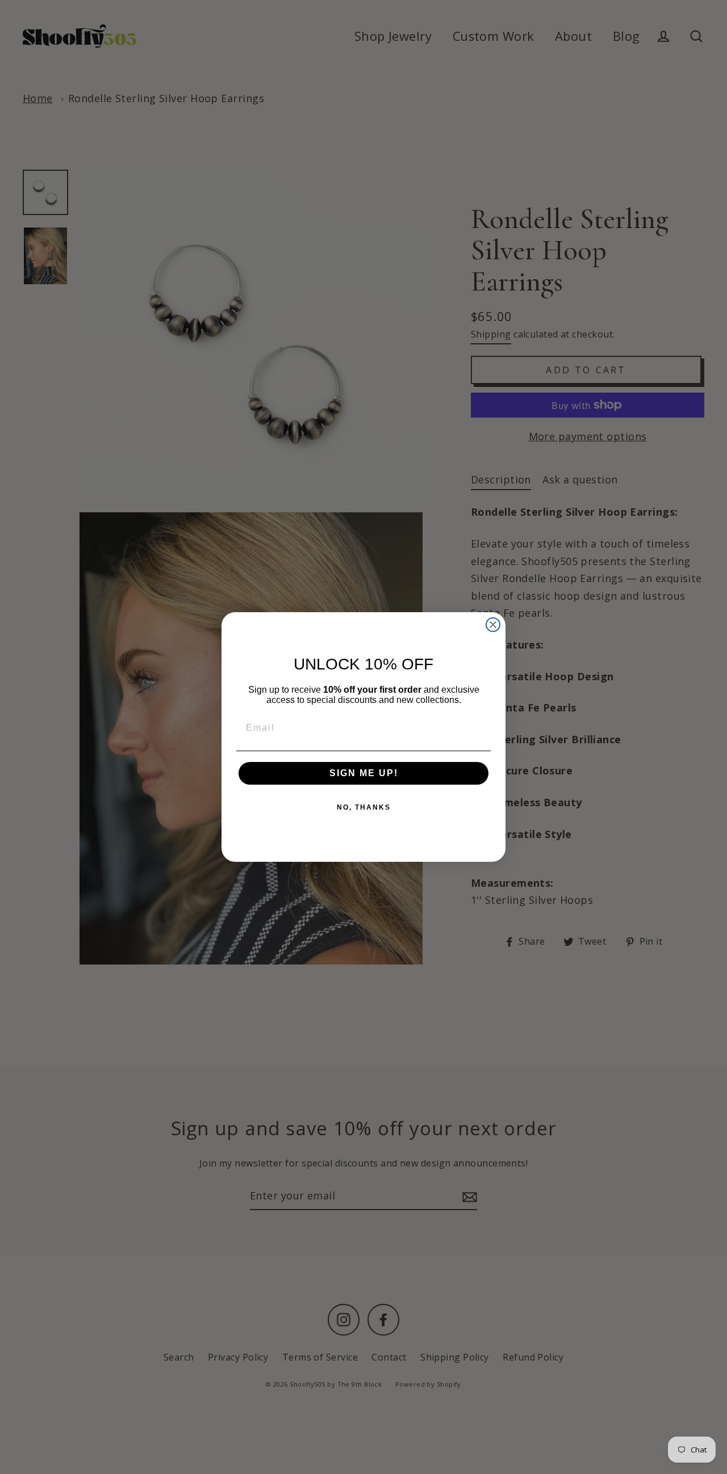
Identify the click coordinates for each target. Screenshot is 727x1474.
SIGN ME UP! (363, 773)
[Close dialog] (493, 624)
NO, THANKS (364, 807)
